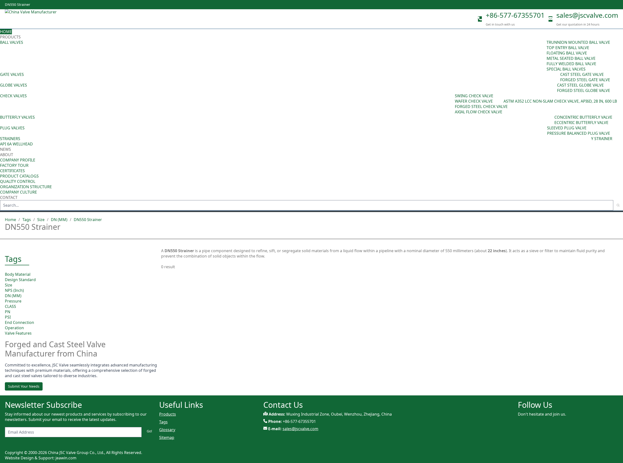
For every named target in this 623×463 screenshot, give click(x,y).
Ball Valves (11, 42)
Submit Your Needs (23, 386)
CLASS (10, 306)
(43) (451, 104)
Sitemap (166, 437)
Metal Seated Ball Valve (571, 58)
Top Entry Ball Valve (568, 47)
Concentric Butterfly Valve (583, 117)
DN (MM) (59, 219)
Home (6, 31)
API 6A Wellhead (16, 144)
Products (10, 37)
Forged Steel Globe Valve (583, 90)
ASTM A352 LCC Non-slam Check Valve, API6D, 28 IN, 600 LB (560, 101)
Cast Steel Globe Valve (580, 85)
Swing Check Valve (474, 95)
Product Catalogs (19, 176)
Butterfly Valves (17, 117)
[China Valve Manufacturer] (41, 19)
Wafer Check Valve (474, 101)
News (5, 149)
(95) (543, 55)
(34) (543, 130)
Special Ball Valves (566, 69)
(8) (501, 101)
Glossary (167, 429)
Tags (26, 219)
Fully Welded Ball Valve (571, 63)
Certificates (12, 170)
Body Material (17, 274)
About (7, 154)
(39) (551, 120)
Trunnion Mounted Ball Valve (578, 42)
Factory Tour (14, 165)
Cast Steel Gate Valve (582, 74)
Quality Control (17, 181)
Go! (149, 431)
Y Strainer (601, 138)
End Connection (19, 322)
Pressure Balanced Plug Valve (578, 133)
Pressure (13, 301)
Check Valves (13, 95)
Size (41, 219)
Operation (14, 327)
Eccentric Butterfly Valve (581, 122)
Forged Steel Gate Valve (585, 79)
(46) (556, 77)
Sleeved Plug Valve (566, 128)
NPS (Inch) (14, 290)
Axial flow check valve (478, 112)
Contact (9, 197)
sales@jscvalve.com (587, 15)
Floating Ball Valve (567, 53)
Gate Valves (12, 74)
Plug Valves (12, 128)
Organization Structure (26, 186)
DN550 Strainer (88, 219)
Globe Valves (13, 85)
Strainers (10, 138)
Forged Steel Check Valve (481, 106)
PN (7, 311)
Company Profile (17, 160)
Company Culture (18, 192)
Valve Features (18, 333)
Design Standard (20, 279)
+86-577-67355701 (515, 15)
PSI (8, 317)
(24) (553, 87)
